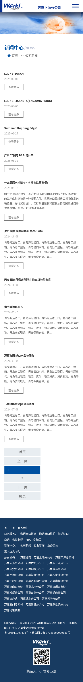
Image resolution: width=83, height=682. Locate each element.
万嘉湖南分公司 (56, 592)
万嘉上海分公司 (43, 557)
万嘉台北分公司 (35, 592)
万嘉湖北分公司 (29, 598)
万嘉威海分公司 (56, 569)
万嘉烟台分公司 (35, 569)
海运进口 (63, 533)
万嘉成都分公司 (13, 592)
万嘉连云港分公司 (57, 563)
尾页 (22, 496)
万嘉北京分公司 (35, 586)
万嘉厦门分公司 (13, 604)
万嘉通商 (25, 557)
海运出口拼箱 (28, 533)
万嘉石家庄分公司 (57, 574)
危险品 (37, 539)
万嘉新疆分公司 (35, 604)
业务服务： (10, 533)
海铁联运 (17, 539)
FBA (28, 539)
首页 (15, 55)
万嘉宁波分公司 (13, 580)
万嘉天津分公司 (64, 557)
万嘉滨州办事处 (56, 586)
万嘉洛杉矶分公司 (36, 580)
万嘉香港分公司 (51, 598)
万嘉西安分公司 (13, 569)
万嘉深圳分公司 (35, 574)
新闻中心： (10, 545)
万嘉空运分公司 (13, 574)
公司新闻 (31, 55)
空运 (7, 539)
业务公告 (52, 545)
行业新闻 (39, 545)
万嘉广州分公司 (35, 563)
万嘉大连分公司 (13, 563)
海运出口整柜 (47, 533)
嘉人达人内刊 (12, 551)
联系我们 (23, 527)
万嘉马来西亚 (12, 610)
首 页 (9, 527)
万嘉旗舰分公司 (59, 580)
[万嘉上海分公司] (12, 6)
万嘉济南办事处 (13, 586)
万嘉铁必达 (10, 598)
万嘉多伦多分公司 (57, 604)
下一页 (22, 487)
